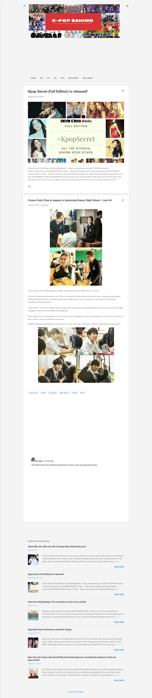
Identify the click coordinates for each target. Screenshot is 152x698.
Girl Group (88, 78)
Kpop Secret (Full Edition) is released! (58, 91)
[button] (122, 91)
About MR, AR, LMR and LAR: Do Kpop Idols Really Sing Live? (57, 546)
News (82, 393)
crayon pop (33, 393)
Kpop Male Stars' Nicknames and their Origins (50, 629)
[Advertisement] (62, 56)
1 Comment (43, 205)
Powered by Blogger (76, 692)
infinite (74, 393)
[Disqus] (76, 425)
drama (43, 393)
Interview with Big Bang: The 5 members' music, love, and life (57, 602)
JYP (55, 78)
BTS (62, 78)
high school (64, 393)
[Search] (127, 6)
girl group (52, 393)
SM (41, 78)
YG (48, 78)
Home (33, 78)
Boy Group (73, 78)
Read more (119, 567)
